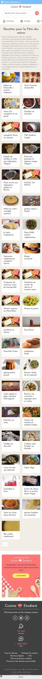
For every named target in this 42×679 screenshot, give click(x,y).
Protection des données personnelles (21, 661)
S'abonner (21, 575)
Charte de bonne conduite (21, 658)
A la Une (10, 21)
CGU (30, 656)
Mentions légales (17, 656)
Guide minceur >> (12, 2)
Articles (27, 21)
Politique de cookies (30, 653)
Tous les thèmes (10, 653)
